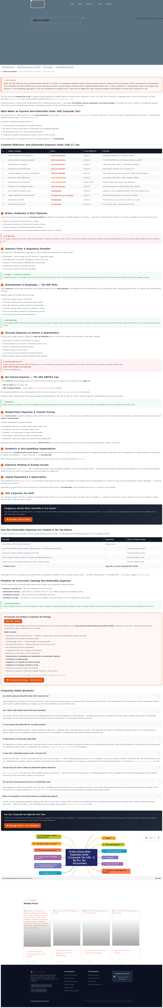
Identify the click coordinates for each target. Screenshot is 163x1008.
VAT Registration (69, 978)
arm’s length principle (61, 416)
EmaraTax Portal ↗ (94, 975)
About (80, 4)
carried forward (67, 392)
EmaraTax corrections (75, 804)
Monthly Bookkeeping (71, 981)
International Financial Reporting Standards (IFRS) (75, 115)
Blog (100, 4)
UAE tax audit (145, 575)
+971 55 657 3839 (39, 990)
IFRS (59, 533)
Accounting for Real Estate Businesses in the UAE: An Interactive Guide (64, 953)
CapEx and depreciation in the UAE (61, 747)
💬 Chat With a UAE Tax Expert (18, 519)
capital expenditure (25, 481)
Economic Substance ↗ (95, 984)
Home (72, 4)
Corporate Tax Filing (71, 975)
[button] (78, 20)
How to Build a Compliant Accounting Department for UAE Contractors (35, 954)
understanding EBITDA (42, 388)
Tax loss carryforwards (12, 773)
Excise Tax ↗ (92, 981)
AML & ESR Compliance (72, 990)
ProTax (39, 971)
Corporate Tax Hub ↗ (94, 978)
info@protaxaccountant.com (42, 985)
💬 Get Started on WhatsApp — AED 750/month (24, 680)
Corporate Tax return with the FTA (62, 99)
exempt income (21, 468)
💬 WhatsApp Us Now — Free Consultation (22, 825)
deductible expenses (15, 99)
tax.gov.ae (82, 459)
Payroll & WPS (69, 987)
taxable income (34, 117)
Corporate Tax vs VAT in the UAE (143, 761)
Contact (109, 4)
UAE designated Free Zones (41, 789)
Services (90, 4)
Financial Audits (69, 984)
